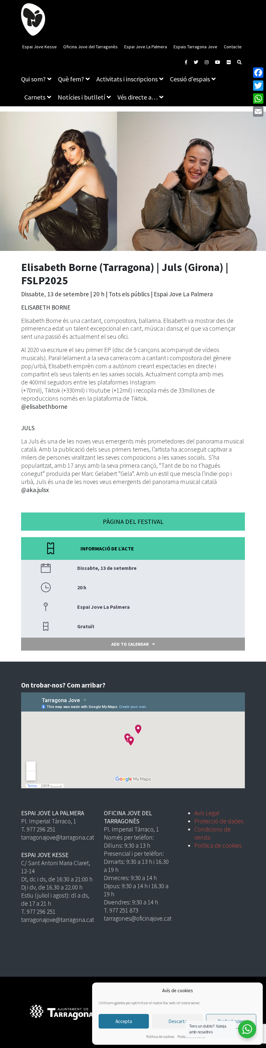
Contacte (233, 47)
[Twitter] (258, 85)
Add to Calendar (130, 644)
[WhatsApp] (258, 98)
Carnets (34, 97)
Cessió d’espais (190, 79)
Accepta (123, 1021)
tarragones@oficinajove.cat (138, 918)
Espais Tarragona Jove (195, 47)
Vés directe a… (137, 97)
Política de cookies (160, 1036)
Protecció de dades (219, 821)
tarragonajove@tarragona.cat (57, 837)
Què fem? (71, 79)
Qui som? (33, 79)
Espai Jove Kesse (39, 47)
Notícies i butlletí (81, 97)
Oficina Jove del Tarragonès (90, 47)
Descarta (177, 1021)
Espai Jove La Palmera (145, 47)
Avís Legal (206, 813)
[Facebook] (258, 72)
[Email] (258, 111)
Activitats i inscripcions (127, 79)
